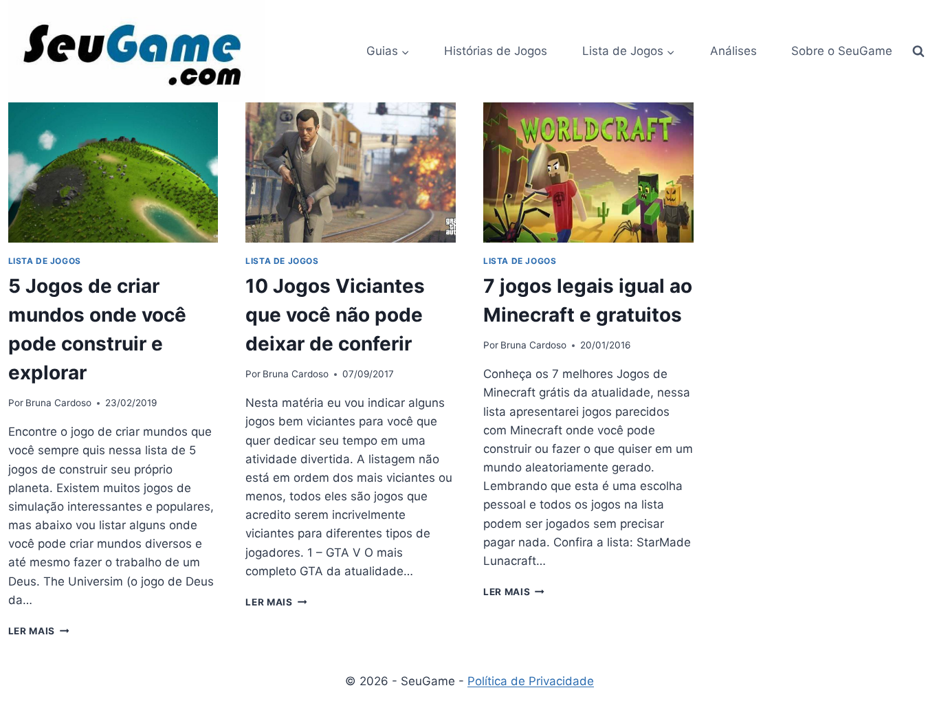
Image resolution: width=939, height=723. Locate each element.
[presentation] (113, 172)
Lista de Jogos (44, 261)
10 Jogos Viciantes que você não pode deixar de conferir (335, 314)
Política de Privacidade (530, 681)
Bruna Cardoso (58, 402)
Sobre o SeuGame (841, 51)
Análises (733, 51)
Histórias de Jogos (495, 51)
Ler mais (38, 630)
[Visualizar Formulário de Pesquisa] (918, 51)
